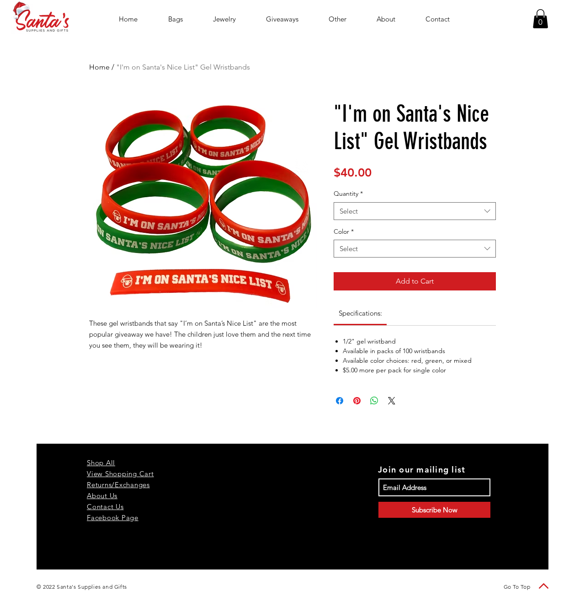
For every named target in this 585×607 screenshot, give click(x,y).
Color (344, 231)
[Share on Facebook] (339, 400)
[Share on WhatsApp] (374, 400)
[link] (360, 313)
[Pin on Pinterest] (356, 400)
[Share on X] (391, 400)
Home (99, 67)
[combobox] (415, 211)
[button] (540, 18)
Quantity (348, 193)
